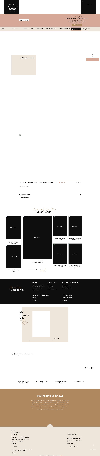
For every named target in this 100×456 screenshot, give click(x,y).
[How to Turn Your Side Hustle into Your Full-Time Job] (75, 253)
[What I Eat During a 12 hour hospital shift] (60, 253)
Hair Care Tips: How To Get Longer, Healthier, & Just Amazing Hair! (26, 196)
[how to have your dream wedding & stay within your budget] (13, 227)
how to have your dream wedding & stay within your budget (13, 242)
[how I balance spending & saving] (13, 256)
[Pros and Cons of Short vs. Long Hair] (60, 226)
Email (22, 216)
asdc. (61, 455)
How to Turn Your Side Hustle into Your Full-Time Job (75, 267)
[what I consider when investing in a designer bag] (37, 237)
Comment (22, 192)
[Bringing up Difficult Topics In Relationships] (75, 226)
